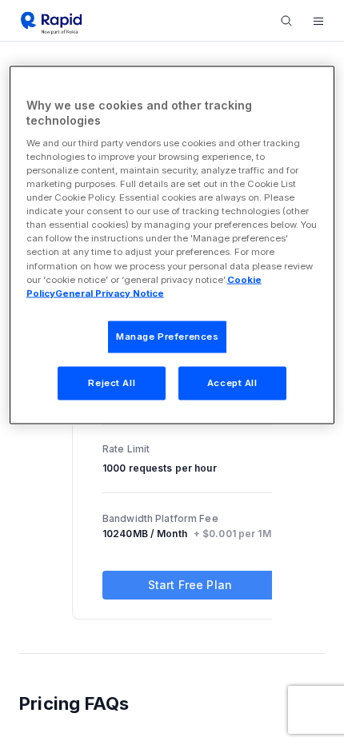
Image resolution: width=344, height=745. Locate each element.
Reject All (111, 382)
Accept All (232, 382)
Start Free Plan (190, 585)
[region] (172, 244)
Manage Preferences (167, 335)
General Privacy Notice (109, 292)
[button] (318, 20)
